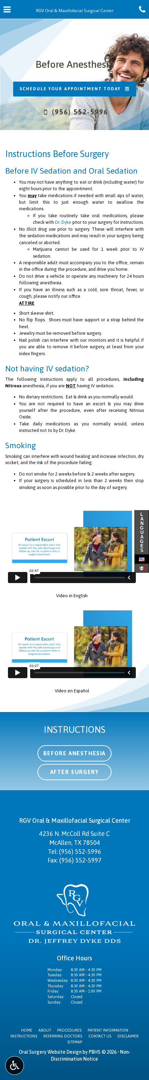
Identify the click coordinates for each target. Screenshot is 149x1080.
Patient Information (108, 1030)
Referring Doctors (62, 1036)
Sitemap (74, 1042)
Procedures (69, 1030)
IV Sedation (51, 170)
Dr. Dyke (63, 222)
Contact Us (99, 1036)
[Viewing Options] (14, 1065)
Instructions (23, 1036)
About (44, 1030)
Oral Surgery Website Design (50, 1052)
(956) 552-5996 (80, 851)
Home (26, 1030)
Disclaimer (128, 1036)
